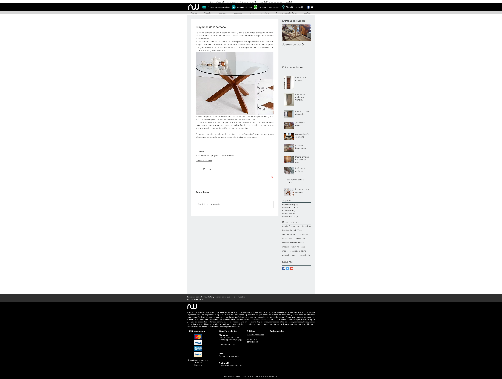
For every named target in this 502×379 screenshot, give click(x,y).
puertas (295, 255)
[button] (312, 6)
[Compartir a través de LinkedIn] (210, 169)
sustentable (305, 255)
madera (285, 247)
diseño (285, 238)
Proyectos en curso (204, 161)
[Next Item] (307, 32)
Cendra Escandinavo (291, 226)
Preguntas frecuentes (228, 356)
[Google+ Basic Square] (291, 268)
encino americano (297, 238)
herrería (230, 155)
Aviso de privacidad (255, 335)
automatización (203, 155)
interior (301, 243)
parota (295, 251)
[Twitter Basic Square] (287, 268)
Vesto (299, 230)
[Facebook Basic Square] (283, 268)
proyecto (215, 155)
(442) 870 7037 (246, 7)
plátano (302, 251)
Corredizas (306, 226)
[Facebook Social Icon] (308, 7)
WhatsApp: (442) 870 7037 (270, 7)
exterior (285, 243)
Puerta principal (289, 230)
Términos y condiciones (252, 340)
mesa (223, 155)
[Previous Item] (286, 32)
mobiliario (286, 251)
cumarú (305, 234)
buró (299, 234)
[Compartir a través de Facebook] (197, 169)
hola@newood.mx (222, 7)
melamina (294, 247)
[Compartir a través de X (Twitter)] (203, 169)
